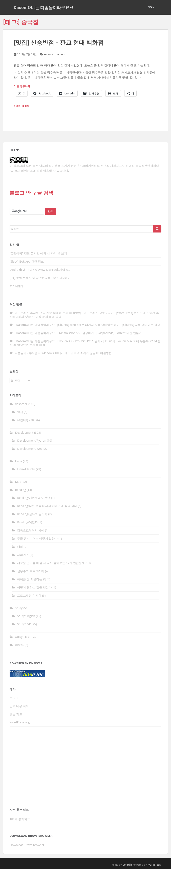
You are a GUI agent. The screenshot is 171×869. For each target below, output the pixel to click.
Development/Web (30, 449)
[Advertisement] (85, 768)
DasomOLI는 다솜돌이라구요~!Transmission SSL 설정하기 (54, 333)
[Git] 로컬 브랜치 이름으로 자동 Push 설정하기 (40, 278)
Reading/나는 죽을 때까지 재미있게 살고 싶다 (47, 506)
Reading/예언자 (27, 522)
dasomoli (21, 404)
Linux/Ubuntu (26, 469)
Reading (20, 490)
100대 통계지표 (20, 819)
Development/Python (31, 440)
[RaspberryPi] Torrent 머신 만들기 (119, 333)
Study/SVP (24, 624)
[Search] (157, 228)
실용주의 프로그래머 (30, 571)
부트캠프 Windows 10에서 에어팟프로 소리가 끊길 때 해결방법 (70, 353)
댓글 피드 (16, 714)
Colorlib (127, 864)
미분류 (19, 645)
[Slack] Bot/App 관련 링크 (27, 261)
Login (150, 7)
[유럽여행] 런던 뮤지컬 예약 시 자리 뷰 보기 (38, 253)
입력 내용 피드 (19, 706)
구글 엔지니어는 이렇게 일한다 (37, 538)
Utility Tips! (22, 637)
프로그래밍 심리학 (29, 595)
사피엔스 (23, 555)
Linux (18, 461)
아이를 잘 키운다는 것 (31, 579)
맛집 (20, 412)
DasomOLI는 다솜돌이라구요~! (43, 7)
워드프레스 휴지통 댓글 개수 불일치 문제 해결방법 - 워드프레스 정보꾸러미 (64, 313)
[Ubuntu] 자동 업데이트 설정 (141, 325)
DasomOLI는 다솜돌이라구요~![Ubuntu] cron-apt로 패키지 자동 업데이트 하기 (67, 325)
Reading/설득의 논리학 (32, 514)
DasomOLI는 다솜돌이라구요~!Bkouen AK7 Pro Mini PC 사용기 (57, 341)
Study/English (26, 616)
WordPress (154, 864)
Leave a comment (54, 54)
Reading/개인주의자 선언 (33, 498)
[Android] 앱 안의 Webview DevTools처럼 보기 (41, 270)
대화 (20, 547)
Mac (18, 482)
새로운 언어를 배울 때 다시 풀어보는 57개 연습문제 (51, 563)
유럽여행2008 (26, 420)
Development (24, 432)
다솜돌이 (20, 353)
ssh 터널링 (17, 286)
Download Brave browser (27, 845)
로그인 (14, 698)
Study (19, 608)
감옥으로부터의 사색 (30, 530)
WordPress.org (20, 722)
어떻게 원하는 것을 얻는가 (34, 587)
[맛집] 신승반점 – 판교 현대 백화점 (59, 42)
